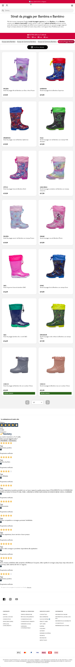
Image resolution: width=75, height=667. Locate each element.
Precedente (4, 440)
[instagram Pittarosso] (10, 599)
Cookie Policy (59, 623)
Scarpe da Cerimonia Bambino (26, 42)
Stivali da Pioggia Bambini (66, 42)
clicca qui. (29, 587)
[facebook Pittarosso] (4, 599)
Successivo (12, 440)
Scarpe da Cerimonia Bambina (47, 42)
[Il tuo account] (7, 5)
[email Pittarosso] (17, 599)
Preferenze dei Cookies (62, 625)
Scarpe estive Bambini (8, 42)
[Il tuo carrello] (72, 6)
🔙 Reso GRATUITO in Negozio (37, 1)
